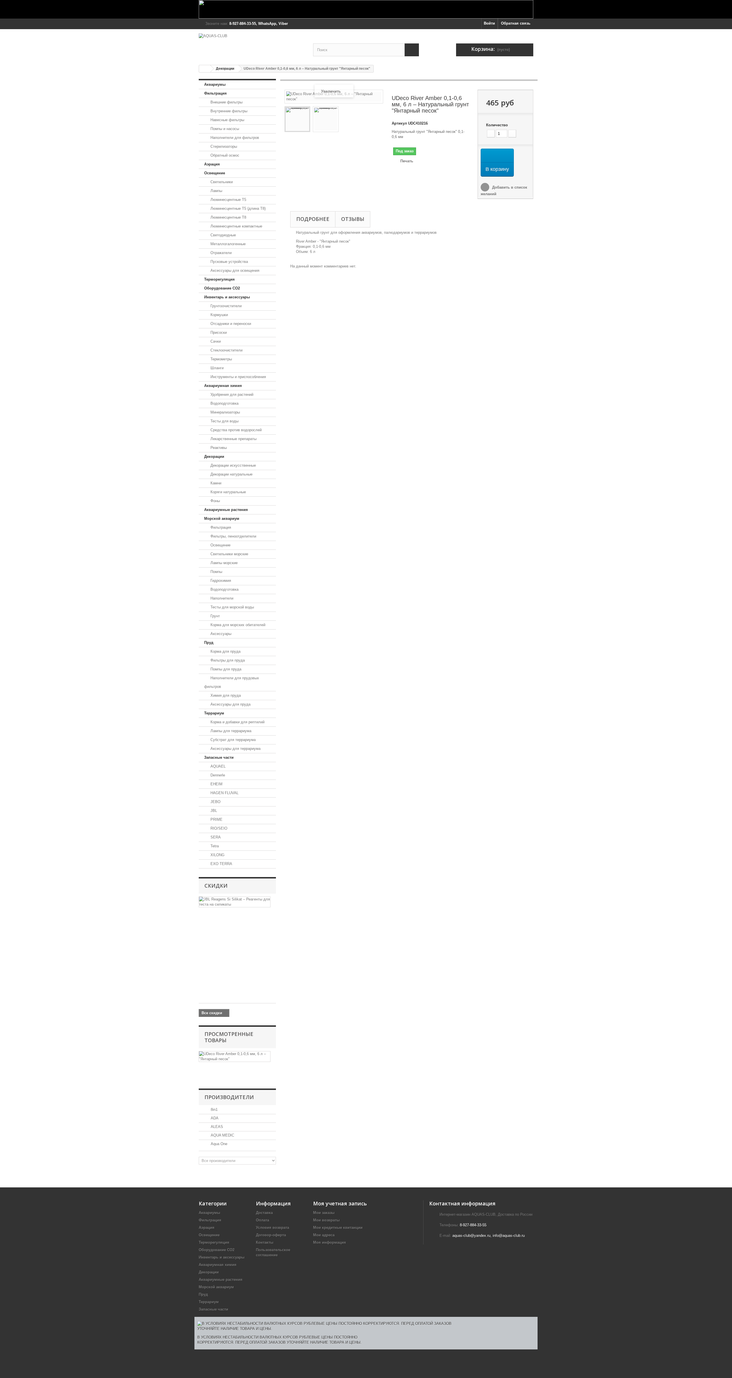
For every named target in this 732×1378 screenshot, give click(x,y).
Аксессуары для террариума (234, 748)
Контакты (264, 1242)
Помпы (215, 572)
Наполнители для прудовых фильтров (231, 682)
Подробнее (312, 218)
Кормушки (218, 315)
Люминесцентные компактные (235, 226)
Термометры (220, 359)
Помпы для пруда (225, 669)
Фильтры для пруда (227, 660)
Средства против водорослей (235, 430)
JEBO (214, 802)
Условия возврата (272, 1227)
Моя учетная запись (340, 1203)
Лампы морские (223, 563)
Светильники (221, 182)
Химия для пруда (225, 695)
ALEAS (216, 1127)
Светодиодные (222, 235)
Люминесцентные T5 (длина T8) (237, 208)
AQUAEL (217, 766)
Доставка (264, 1213)
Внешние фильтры (225, 102)
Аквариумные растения (226, 510)
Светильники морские (228, 554)
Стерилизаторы (223, 146)
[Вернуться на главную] (204, 68)
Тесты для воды (223, 421)
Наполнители (221, 598)
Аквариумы (215, 84)
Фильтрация (215, 93)
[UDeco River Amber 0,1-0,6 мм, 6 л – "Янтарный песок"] (297, 119)
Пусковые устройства (228, 261)
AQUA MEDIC (222, 1135)
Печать (406, 161)
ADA (214, 1118)
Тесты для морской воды (231, 607)
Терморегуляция (219, 279)
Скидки (216, 885)
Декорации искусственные (232, 465)
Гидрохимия (220, 580)
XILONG (216, 855)
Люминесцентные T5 (227, 199)
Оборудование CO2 (222, 288)
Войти (489, 23)
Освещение (214, 173)
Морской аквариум (221, 518)
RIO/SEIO (218, 828)
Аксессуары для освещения (234, 270)
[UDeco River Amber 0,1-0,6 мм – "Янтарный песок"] (325, 119)
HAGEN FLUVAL (223, 793)
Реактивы (218, 448)
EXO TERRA (220, 864)
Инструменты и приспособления (237, 377)
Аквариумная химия (223, 386)
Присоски (218, 332)
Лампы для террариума (230, 731)
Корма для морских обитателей (237, 625)
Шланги (216, 368)
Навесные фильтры (226, 120)
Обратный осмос (224, 155)
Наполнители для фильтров (234, 137)
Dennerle (217, 775)
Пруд (208, 642)
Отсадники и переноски (230, 323)
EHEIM (215, 784)
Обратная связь (515, 23)
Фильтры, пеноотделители (232, 536)
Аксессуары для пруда (229, 704)
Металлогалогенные (227, 244)
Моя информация (329, 1242)
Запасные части (219, 757)
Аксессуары (220, 634)
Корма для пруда (224, 651)
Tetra (214, 846)
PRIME (215, 819)
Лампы (215, 191)
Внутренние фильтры (228, 111)
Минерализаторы (224, 412)
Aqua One (218, 1144)
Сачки (215, 341)
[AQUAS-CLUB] (252, 44)
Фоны (214, 501)
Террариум (214, 713)
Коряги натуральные (227, 492)
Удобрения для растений (231, 394)
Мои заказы (324, 1213)
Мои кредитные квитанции (338, 1227)
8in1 (214, 1109)
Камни (215, 483)
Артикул (399, 123)
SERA (215, 837)
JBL (213, 810)
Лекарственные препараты (232, 439)
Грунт (214, 616)
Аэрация (212, 164)
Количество (497, 125)
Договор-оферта (271, 1235)
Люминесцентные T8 (227, 217)
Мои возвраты (326, 1220)
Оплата (262, 1220)
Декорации (225, 69)
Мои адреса (324, 1235)
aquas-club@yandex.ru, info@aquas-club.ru (488, 1235)
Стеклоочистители (225, 350)
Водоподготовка (223, 403)
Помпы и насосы (224, 129)
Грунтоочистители (225, 306)
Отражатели (220, 253)
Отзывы (352, 218)
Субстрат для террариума (232, 740)
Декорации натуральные (230, 474)
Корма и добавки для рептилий (236, 722)
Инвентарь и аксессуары (227, 297)
